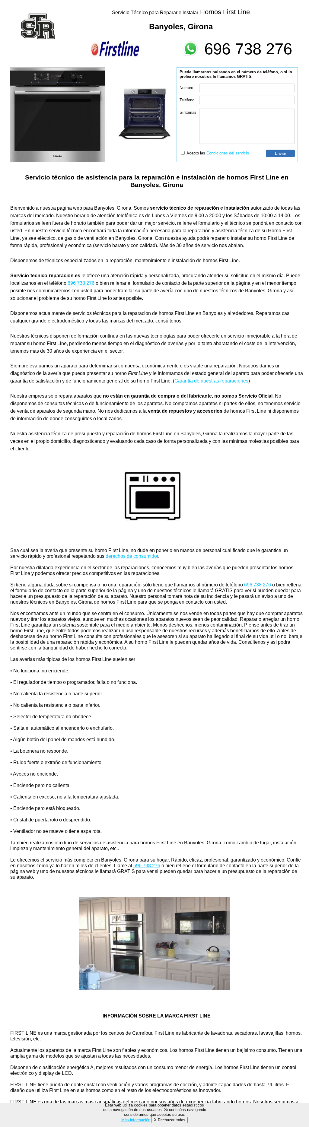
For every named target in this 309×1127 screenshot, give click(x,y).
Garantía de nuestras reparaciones (211, 380)
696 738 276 (248, 49)
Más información (135, 1120)
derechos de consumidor (132, 556)
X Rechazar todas (169, 1120)
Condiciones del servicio (227, 153)
